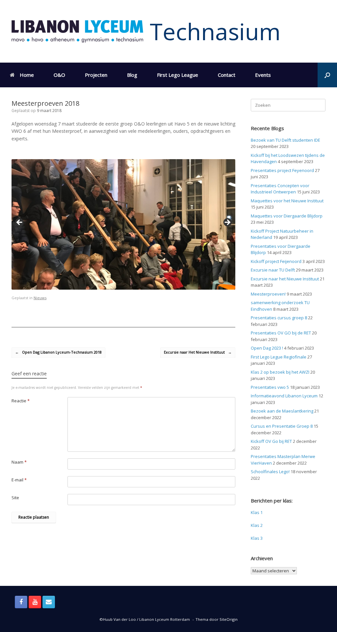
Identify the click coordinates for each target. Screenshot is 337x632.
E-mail (19, 480)
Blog (132, 75)
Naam (19, 462)
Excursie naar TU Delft (273, 270)
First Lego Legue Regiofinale (278, 357)
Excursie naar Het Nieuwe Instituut (198, 352)
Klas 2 (257, 525)
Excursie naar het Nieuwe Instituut (285, 279)
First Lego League (177, 75)
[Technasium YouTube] (35, 602)
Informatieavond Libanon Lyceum (284, 396)
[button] (327, 75)
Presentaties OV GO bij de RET (281, 333)
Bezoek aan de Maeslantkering (282, 411)
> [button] (227, 223)
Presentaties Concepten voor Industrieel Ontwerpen (280, 189)
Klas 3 (257, 538)
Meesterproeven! (268, 294)
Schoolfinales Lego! (270, 471)
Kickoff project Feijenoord (276, 261)
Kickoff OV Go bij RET (271, 441)
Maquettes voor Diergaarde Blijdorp (287, 216)
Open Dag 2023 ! (267, 348)
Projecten (96, 75)
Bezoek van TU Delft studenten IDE (285, 140)
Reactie (21, 401)
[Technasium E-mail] (48, 602)
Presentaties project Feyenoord (282, 170)
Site (15, 498)
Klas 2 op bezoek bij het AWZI (280, 372)
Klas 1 (257, 512)
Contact (226, 75)
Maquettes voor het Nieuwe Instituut (287, 201)
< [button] (20, 223)
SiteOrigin (229, 619)
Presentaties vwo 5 (270, 387)
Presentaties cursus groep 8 (279, 318)
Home (27, 75)
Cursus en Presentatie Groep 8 (282, 426)
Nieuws (40, 297)
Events (263, 75)
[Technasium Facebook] (21, 602)
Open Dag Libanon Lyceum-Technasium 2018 (58, 352)
